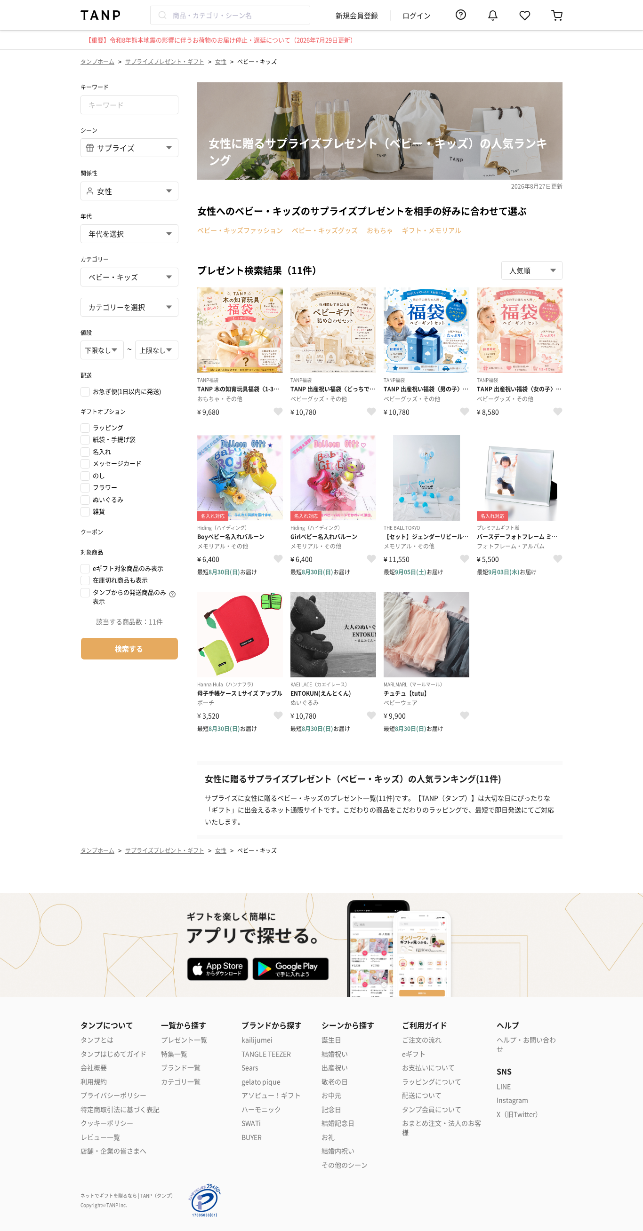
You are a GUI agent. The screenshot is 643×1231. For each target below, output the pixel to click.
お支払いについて (428, 1067)
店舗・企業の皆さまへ (113, 1150)
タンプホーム (97, 61)
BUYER (251, 1137)
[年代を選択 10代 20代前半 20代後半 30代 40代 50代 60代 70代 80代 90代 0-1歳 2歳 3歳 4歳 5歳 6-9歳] (129, 233)
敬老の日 (335, 1081)
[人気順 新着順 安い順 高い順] (532, 270)
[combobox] (230, 15)
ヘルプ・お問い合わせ (526, 1044)
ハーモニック (261, 1109)
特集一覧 (174, 1053)
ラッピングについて (431, 1081)
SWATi (251, 1123)
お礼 (328, 1137)
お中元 (331, 1095)
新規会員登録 (357, 15)
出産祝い (335, 1067)
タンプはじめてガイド (113, 1053)
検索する (129, 648)
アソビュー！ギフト (271, 1095)
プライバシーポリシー (113, 1095)
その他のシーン (345, 1164)
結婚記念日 (338, 1123)
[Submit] (162, 15)
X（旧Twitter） (519, 1114)
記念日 (331, 1109)
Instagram (512, 1100)
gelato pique (261, 1081)
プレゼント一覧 (184, 1039)
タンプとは (96, 1039)
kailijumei (257, 1039)
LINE (504, 1086)
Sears (249, 1067)
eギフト (414, 1053)
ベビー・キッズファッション (240, 230)
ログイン (416, 15)
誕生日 (331, 1039)
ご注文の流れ (422, 1039)
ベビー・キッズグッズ (325, 230)
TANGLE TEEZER (266, 1053)
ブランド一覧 (181, 1067)
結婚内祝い (338, 1150)
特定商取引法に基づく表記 (120, 1109)
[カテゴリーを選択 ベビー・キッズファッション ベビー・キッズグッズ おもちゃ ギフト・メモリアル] (129, 307)
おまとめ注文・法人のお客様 (441, 1128)
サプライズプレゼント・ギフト (164, 61)
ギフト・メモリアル (431, 230)
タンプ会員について (431, 1109)
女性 (220, 61)
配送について (422, 1095)
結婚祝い (335, 1053)
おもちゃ (380, 230)
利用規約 (93, 1081)
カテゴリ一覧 (181, 1081)
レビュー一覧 (100, 1137)
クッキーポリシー (106, 1123)
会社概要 (93, 1067)
